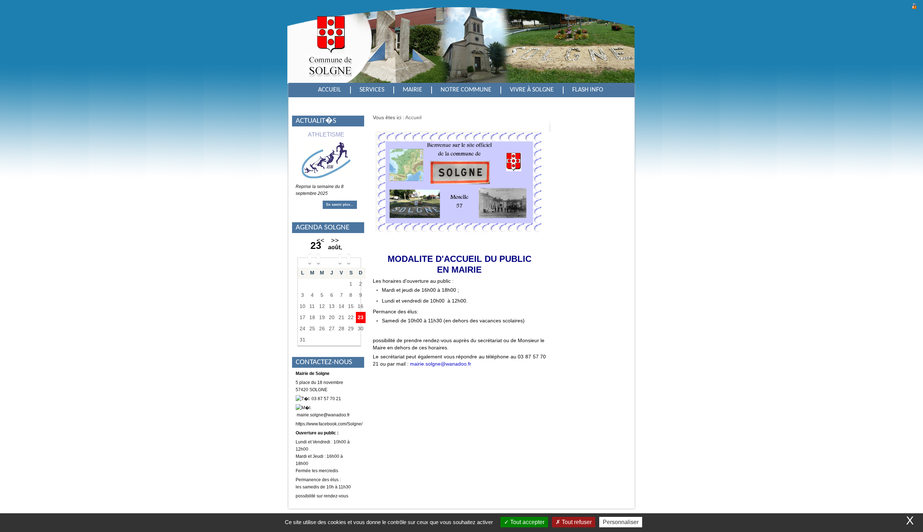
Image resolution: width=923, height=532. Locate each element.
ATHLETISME (326, 134)
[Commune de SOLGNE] (329, 51)
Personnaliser (621, 522)
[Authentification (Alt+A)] (914, 5)
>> (335, 240)
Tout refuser (576, 522)
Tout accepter (526, 522)
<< (320, 240)
